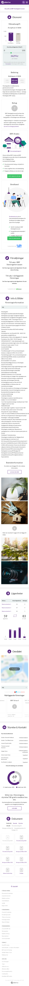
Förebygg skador (6, 919)
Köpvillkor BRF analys (7, 976)
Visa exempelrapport (15, 151)
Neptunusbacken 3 (6, 607)
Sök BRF (15, 886)
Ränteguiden (5, 931)
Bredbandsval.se (13, 216)
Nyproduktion (5, 936)
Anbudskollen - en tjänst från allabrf (10, 947)
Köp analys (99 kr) (15, 176)
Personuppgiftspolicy (7, 971)
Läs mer (14, 808)
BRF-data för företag (7, 950)
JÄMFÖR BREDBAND (14, 238)
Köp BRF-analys (5, 945)
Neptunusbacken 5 (6, 611)
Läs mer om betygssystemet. (11, 126)
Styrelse (20, 823)
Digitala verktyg (5, 898)
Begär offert (5, 905)
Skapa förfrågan (5, 922)
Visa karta (14, 669)
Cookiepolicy (5, 973)
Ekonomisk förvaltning (7, 893)
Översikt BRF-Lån (6, 928)
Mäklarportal (5, 955)
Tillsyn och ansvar (6, 917)
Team (3, 964)
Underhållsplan (5, 900)
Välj (3, 307)
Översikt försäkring (6, 912)
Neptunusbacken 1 (6, 604)
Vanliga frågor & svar (7, 952)
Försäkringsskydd (6, 914)
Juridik (3, 903)
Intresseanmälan (6, 938)
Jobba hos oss (5, 966)
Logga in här (14, 472)
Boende (15, 823)
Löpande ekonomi (6, 895)
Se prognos (8, 64)
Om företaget (5, 961)
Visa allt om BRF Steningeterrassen (14, 8)
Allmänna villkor (5, 969)
